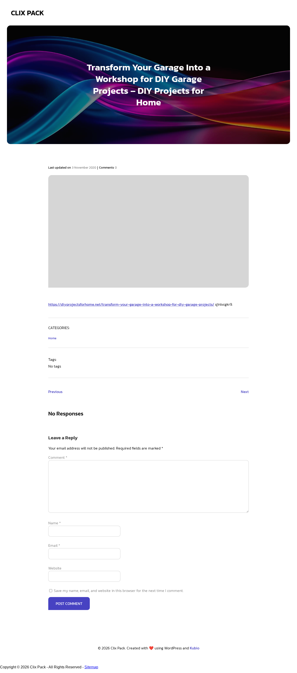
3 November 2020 (84, 167)
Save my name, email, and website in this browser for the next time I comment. (119, 590)
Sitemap (91, 667)
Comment (57, 457)
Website (54, 568)
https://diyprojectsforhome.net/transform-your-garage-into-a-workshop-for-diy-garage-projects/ (131, 304)
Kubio (194, 648)
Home (52, 338)
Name (54, 523)
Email (54, 545)
